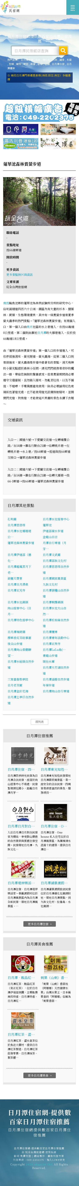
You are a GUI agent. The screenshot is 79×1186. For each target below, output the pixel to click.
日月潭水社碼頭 (18, 602)
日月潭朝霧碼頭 (53, 602)
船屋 (40, 64)
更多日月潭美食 (40, 1075)
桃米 (30, 327)
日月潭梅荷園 (16, 632)
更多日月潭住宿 (40, 924)
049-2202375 (35, 1159)
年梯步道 (49, 685)
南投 (6, 303)
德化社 (46, 59)
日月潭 (41, 333)
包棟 (11, 64)
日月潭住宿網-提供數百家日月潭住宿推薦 (10, 7)
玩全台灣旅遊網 (34, 1152)
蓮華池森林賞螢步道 (21, 543)
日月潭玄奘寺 (51, 644)
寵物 (18, 64)
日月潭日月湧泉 (18, 584)
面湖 (47, 64)
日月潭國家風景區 (54, 578)
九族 (54, 59)
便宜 (25, 64)
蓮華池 (47, 525)
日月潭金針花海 (18, 691)
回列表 (39, 722)
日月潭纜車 (50, 632)
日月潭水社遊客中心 (56, 519)
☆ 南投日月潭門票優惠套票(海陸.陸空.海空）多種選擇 (39, 77)
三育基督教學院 (18, 679)
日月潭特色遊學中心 (21, 620)
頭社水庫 (49, 661)
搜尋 (63, 50)
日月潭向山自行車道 (56, 691)
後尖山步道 (15, 644)
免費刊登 (25, 1156)
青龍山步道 (50, 655)
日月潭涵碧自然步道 (56, 679)
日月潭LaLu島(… (54, 649)
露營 (32, 64)
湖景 (61, 59)
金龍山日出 (50, 537)
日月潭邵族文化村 (54, 560)
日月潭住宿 (27, 59)
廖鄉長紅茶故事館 (19, 638)
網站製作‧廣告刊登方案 (49, 1156)
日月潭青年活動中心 (56, 638)
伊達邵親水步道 (53, 531)
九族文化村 (50, 584)
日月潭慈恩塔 (16, 525)
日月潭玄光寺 (16, 590)
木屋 (69, 59)
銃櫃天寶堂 (15, 578)
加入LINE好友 (56, 1159)
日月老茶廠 (15, 685)
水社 (37, 59)
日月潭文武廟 (51, 555)
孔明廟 (12, 519)
